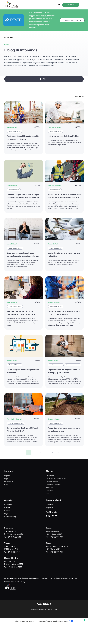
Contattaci (49, 505)
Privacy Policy (9, 582)
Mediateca (50, 491)
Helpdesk (49, 508)
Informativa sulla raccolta (24, 621)
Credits (7, 511)
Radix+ (6, 485)
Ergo (6, 479)
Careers (7, 508)
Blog (47, 494)
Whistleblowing (10, 517)
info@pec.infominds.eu (69, 578)
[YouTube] (56, 516)
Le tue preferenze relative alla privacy (53, 621)
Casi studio (50, 476)
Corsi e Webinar (52, 482)
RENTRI (45, 16)
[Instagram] (49, 516)
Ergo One (7, 476)
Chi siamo (8, 505)
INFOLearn (50, 488)
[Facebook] (46, 516)
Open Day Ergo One (53, 485)
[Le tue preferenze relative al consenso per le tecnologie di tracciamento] (84, 620)
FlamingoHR (8, 482)
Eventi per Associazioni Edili (56, 479)
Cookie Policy (20, 582)
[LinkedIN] (53, 516)
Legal (6, 514)
